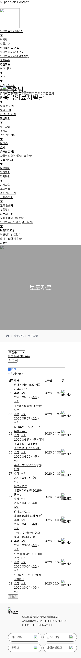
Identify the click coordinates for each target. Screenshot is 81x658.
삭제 (23, 393)
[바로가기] (67, 394)
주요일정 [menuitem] (5, 189)
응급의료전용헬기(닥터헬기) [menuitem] (16, 224)
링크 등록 (13, 356)
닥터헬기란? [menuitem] (7, 230)
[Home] (7, 336)
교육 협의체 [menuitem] (6, 205)
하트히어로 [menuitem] (6, 214)
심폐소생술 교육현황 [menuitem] (12, 218)
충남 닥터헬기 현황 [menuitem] (11, 238)
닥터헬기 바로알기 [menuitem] (10, 234)
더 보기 (12, 596)
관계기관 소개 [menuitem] (8, 193)
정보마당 (19, 335)
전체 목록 (24, 356)
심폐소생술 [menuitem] (6, 199)
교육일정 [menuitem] (5, 209)
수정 (16, 393)
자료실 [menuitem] (4, 243)
